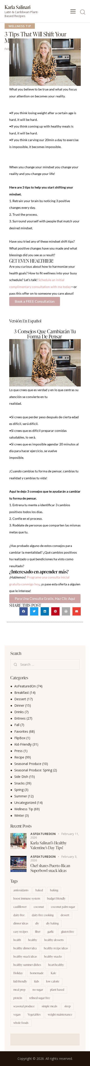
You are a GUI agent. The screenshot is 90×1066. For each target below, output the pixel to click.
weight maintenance (60, 1014)
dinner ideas (20, 923)
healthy (32, 940)
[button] (23, 611)
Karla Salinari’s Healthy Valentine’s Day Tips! (48, 845)
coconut (39, 907)
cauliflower (20, 907)
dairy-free (19, 915)
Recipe (19, 757)
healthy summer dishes (27, 965)
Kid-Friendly (23, 744)
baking (54, 890)
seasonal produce (24, 1006)
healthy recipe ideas (56, 948)
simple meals (49, 1006)
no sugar (38, 990)
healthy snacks (53, 956)
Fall (16, 725)
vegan (17, 1014)
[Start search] (83, 12)
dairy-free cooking (43, 915)
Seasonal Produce (27, 763)
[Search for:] (45, 664)
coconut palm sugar (63, 907)
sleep (67, 1006)
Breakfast (21, 692)
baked (39, 890)
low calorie (52, 981)
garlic (51, 931)
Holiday (18, 973)
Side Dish (21, 776)
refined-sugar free (39, 998)
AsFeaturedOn (25, 686)
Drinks (19, 712)
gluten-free (67, 931)
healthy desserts (54, 940)
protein (17, 998)
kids (36, 981)
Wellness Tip (20, 26)
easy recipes (20, 931)
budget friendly (56, 898)
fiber (37, 931)
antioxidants (20, 890)
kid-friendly (20, 981)
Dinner (19, 705)
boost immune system (26, 898)
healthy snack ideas (25, 956)
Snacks (19, 783)
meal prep (19, 990)
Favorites (21, 731)
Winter (19, 815)
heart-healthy (56, 965)
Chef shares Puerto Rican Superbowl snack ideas (50, 868)
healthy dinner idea (25, 948)
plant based (57, 990)
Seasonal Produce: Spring (33, 770)
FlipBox (19, 738)
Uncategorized (25, 802)
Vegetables (34, 1014)
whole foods (20, 1023)
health (17, 940)
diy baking (52, 923)
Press (18, 751)
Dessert (20, 699)
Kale (53, 973)
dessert (65, 915)
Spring (19, 789)
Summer (20, 796)
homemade (37, 973)
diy (37, 923)
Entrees (20, 718)
